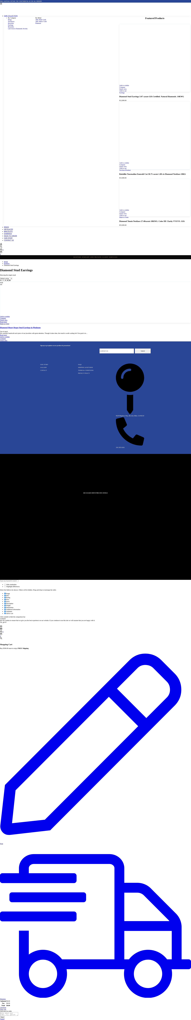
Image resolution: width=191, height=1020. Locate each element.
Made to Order (124, 217)
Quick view (123, 89)
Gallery (43, 367)
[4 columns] (8, 281)
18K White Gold (40, 20)
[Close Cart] (0, 640)
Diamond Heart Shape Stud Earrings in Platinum (20, 328)
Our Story (44, 364)
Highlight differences (13, 586)
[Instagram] (135, 494)
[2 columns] (3, 281)
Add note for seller (6, 1011)
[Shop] (95, 629)
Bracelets (11, 23)
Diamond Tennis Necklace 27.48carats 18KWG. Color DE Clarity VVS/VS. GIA (152, 221)
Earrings (10, 25)
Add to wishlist (124, 85)
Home (6, 262)
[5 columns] (10, 281)
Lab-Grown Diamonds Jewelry (18, 29)
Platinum (38, 23)
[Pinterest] (135, 576)
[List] (1, 281)
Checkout (3, 1007)
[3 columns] (5, 281)
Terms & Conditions (86, 370)
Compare (122, 87)
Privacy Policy (84, 373)
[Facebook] (135, 543)
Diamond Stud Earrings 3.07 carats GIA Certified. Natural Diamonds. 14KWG (151, 96)
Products (6, 263)
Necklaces (11, 21)
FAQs (80, 364)
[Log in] (1, 245)
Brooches (11, 27)
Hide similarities (11, 584)
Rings (10, 20)
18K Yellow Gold (41, 21)
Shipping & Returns (85, 367)
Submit (143, 351)
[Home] (95, 626)
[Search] (95, 247)
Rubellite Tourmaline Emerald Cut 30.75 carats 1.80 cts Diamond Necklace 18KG (152, 174)
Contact (43, 370)
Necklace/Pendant (125, 170)
